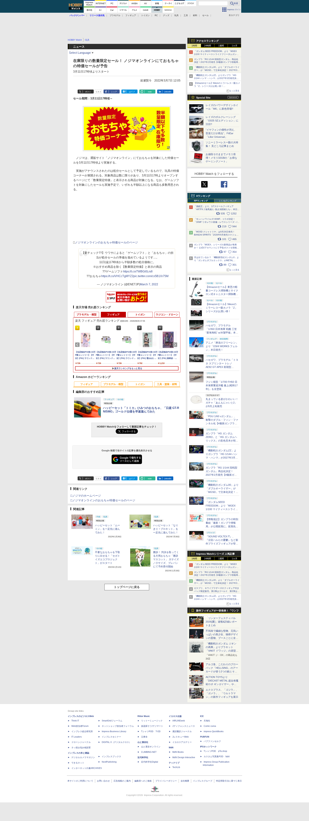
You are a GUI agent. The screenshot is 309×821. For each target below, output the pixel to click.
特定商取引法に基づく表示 (229, 781)
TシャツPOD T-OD (151, 731)
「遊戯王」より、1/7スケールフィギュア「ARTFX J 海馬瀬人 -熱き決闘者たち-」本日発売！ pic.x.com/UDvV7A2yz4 (216, 209)
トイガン (145, 15)
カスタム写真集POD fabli (217, 756)
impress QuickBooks (214, 731)
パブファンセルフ (212, 741)
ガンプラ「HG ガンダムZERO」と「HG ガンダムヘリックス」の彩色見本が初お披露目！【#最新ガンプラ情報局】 (222, 440)
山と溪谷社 (143, 742)
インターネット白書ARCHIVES (86, 768)
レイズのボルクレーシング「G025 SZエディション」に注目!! (222, 121)
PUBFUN (204, 737)
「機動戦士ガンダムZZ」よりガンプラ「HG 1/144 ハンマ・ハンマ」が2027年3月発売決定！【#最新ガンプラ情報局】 (215, 78)
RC (156, 15)
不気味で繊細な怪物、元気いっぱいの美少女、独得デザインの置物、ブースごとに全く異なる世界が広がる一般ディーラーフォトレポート (222, 638)
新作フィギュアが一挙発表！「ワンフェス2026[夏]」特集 (217, 611)
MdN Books (178, 752)
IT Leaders (76, 737)
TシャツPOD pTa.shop (215, 751)
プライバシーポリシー (166, 781)
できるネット (77, 763)
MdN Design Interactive (183, 757)
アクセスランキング (207, 40)
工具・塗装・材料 (167, 384)
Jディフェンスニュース (183, 726)
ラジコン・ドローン (167, 314)
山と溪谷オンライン (150, 746)
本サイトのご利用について (80, 781)
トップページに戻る (127, 587)
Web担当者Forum (80, 726)
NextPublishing (109, 762)
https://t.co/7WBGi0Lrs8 (138, 271)
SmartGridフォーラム (112, 720)
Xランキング (203, 196)
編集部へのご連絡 (143, 781)
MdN (171, 747)
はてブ (132, 92)
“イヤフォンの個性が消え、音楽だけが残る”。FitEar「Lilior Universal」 (221, 133)
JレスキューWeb (180, 737)
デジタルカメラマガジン (83, 757)
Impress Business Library (114, 731)
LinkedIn (167, 92)
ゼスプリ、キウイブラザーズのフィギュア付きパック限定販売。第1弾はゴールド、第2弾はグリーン (216, 591)
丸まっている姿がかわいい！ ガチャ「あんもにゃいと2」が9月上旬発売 (222, 403)
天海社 (207, 720)
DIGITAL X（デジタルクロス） (116, 742)
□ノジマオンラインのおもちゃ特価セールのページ (102, 500)
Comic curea (210, 726)
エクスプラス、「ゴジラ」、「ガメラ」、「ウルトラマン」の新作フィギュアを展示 (222, 693)
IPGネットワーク (208, 746)
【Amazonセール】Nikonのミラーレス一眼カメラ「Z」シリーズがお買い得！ (221, 308)
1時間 (194, 45)
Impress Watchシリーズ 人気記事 (215, 553)
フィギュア (130, 15)
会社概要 (185, 781)
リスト (98, 92)
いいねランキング (227, 201)
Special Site (203, 97)
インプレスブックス (111, 756)
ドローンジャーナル (81, 742)
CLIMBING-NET (148, 752)
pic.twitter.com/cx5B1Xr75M (150, 276)
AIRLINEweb (178, 720)
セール (205, 15)
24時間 (207, 45)
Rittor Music (144, 716)
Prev (78, 345)
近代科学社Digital (149, 762)
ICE (202, 716)
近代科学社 (143, 757)
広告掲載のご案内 (122, 781)
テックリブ (174, 763)
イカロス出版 (175, 716)
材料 (195, 15)
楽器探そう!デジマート (152, 726)
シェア (114, 92)
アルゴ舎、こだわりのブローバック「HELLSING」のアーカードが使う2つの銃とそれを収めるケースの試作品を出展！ (222, 671)
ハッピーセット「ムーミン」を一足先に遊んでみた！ (107, 529)
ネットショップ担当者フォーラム (118, 726)
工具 (186, 15)
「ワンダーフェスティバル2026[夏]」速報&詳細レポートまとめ (221, 622)
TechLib (176, 767)
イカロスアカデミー (182, 742)
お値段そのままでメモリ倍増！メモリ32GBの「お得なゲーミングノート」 (221, 158)
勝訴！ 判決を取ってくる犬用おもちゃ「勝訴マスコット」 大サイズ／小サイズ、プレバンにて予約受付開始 (166, 559)
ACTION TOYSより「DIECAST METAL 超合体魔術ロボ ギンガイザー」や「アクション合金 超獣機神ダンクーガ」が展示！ (222, 684)
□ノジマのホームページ (85, 495)
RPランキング (201, 201)
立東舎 (144, 737)
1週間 (221, 45)
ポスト (88, 92)
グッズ (166, 15)
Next (175, 345)
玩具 (176, 15)
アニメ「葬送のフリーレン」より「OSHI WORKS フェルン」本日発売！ (222, 346)
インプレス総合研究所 (82, 731)
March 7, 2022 (149, 284)
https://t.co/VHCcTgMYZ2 (117, 276)
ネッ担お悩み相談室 (81, 747)
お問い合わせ (103, 781)
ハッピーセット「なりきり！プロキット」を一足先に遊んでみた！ (165, 529)
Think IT (75, 720)
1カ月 (234, 45)
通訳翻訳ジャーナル (182, 731)
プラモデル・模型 (87, 314)
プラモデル (115, 15)
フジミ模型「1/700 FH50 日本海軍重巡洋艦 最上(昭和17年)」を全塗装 (222, 385)
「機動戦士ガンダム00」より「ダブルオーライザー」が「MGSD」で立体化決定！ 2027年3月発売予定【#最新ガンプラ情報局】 (216, 70)
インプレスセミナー (111, 737)
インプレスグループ (202, 781)
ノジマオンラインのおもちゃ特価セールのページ (106, 242)
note (150, 92)
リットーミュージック (152, 720)
